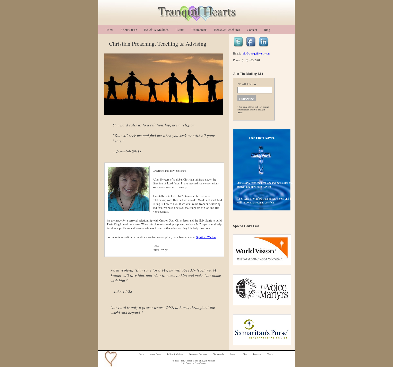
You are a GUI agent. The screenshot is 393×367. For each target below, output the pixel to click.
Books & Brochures (227, 29)
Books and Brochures (198, 354)
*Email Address (246, 84)
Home (109, 29)
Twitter (270, 354)
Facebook (257, 354)
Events (179, 29)
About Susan (128, 29)
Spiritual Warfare (206, 237)
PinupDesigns (200, 363)
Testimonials (199, 29)
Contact (252, 29)
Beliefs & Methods (156, 29)
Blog (267, 29)
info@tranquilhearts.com (256, 53)
